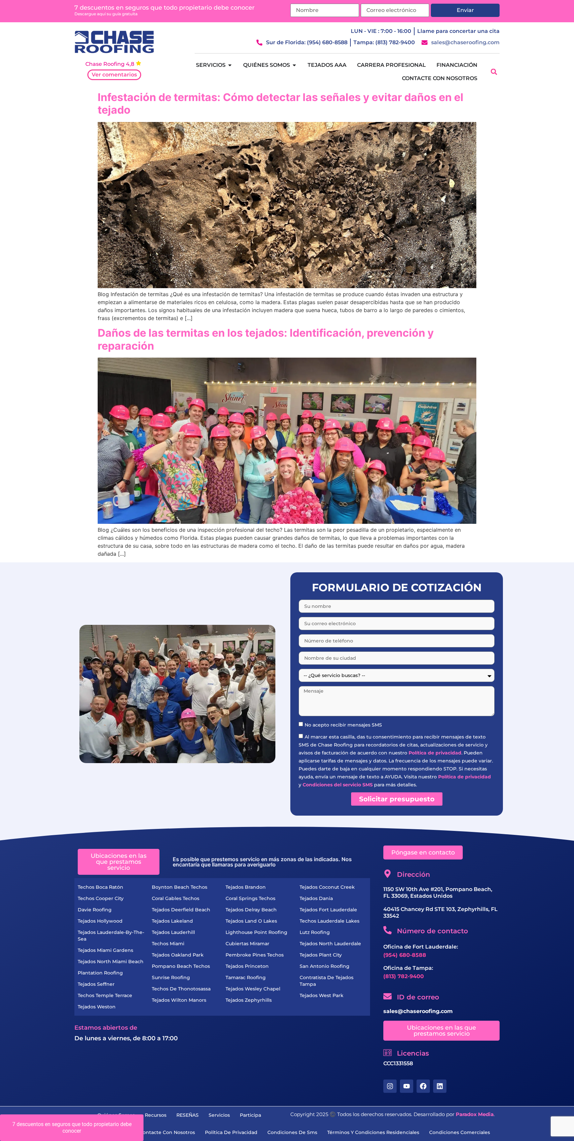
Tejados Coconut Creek (327, 887)
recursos (155, 1115)
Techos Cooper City (101, 898)
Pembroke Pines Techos (255, 955)
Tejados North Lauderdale (330, 944)
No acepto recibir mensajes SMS (343, 725)
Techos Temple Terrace (105, 995)
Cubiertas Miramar (247, 944)
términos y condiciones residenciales (373, 1132)
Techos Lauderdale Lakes (329, 921)
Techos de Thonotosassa (181, 989)
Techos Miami (168, 944)
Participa (250, 1115)
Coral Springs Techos (250, 898)
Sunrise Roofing (171, 977)
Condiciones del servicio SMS (338, 784)
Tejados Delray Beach (251, 910)
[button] (494, 72)
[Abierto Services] (230, 65)
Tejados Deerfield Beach (181, 910)
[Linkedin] (439, 1086)
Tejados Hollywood (100, 921)
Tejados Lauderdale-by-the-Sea (111, 935)
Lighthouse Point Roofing (256, 932)
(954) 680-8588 (404, 955)
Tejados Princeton (247, 966)
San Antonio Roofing (324, 966)
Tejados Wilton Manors (179, 1000)
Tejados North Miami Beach (111, 962)
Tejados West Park (321, 995)
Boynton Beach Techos (179, 887)
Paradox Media (475, 1114)
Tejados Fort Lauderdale (328, 910)
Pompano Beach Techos (181, 966)
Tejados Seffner (96, 984)
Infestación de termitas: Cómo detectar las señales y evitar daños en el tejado (280, 103)
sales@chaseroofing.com (418, 1011)
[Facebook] (423, 1086)
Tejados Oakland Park (178, 955)
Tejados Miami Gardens (105, 950)
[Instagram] (390, 1086)
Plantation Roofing (100, 973)
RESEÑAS (187, 1115)
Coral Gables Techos (175, 898)
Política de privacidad (435, 752)
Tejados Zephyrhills (249, 1000)
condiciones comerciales (459, 1132)
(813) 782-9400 (403, 976)
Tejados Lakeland (172, 921)
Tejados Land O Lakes (251, 921)
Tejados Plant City (321, 955)
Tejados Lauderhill (173, 932)
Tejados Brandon (246, 887)
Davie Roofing (95, 910)
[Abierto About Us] (294, 65)
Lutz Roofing (315, 932)
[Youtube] (406, 1086)
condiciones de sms (292, 1132)
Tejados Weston (97, 1007)
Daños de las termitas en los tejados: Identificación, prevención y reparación (266, 339)
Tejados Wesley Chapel (253, 989)
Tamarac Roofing (246, 977)
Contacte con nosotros (167, 1132)
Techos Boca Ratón (100, 887)
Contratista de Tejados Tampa (326, 980)
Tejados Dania (316, 898)
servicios (219, 1115)
